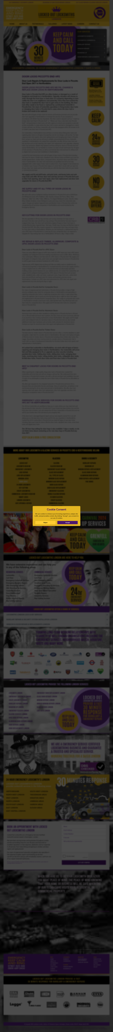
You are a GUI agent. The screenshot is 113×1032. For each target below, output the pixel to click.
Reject (45, 522)
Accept (67, 522)
